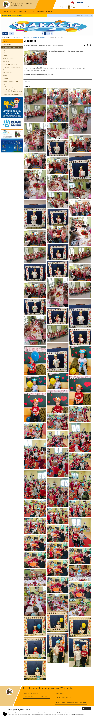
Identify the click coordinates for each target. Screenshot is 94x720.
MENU (6, 41)
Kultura (22, 11)
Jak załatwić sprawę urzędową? (13, 15)
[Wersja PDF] (87, 45)
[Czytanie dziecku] (12, 107)
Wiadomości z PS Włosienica (56, 37)
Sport (30, 11)
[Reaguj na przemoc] (12, 123)
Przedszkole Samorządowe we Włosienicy (34, 37)
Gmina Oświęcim (16, 37)
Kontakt (13, 11)
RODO (48, 11)
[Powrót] (90, 45)
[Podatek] (12, 134)
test (5, 11)
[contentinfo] (47, 696)
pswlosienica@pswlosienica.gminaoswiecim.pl (74, 702)
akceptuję (87, 708)
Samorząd (39, 11)
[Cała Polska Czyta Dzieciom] (12, 146)
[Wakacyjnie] (47, 26)
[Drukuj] (84, 45)
